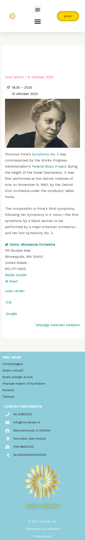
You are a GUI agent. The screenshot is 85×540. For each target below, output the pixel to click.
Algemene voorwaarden (42, 529)
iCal (9, 302)
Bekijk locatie (16, 275)
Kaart (11, 280)
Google (11, 314)
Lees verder (15, 291)
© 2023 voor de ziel (42, 521)
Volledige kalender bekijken (57, 325)
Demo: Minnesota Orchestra (32, 244)
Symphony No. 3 (45, 154)
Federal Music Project (49, 166)
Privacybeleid (42, 536)
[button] (37, 9)
